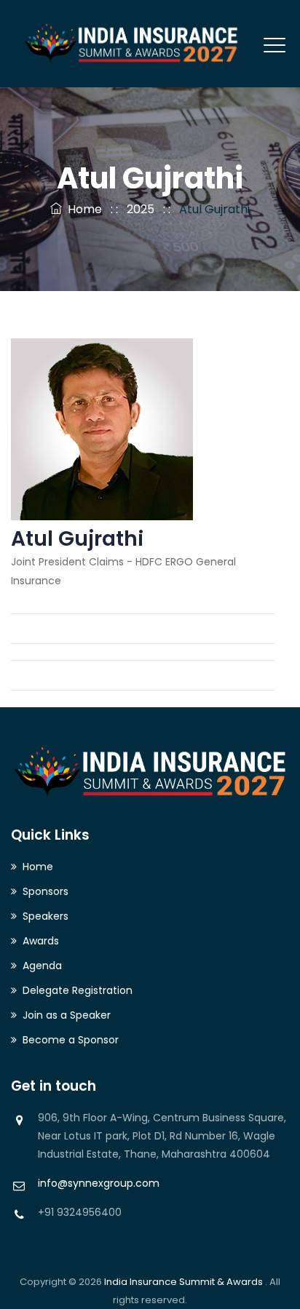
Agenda (42, 965)
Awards (41, 941)
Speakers (45, 916)
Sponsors (45, 891)
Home (82, 209)
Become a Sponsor (71, 1040)
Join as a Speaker (67, 1015)
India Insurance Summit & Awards (184, 1282)
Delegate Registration (78, 990)
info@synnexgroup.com (98, 1183)
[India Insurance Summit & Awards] (131, 43)
